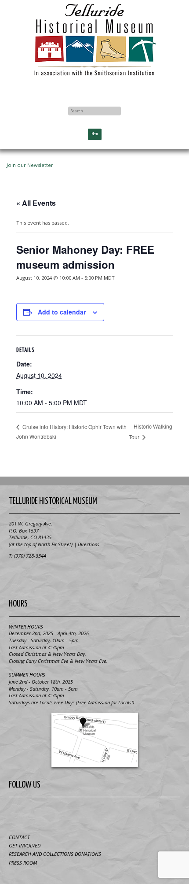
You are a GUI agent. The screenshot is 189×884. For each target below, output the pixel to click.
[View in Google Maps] (94, 740)
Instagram (127, 814)
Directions (88, 544)
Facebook (94, 89)
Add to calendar (62, 311)
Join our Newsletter (30, 165)
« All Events (36, 203)
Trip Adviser (105, 814)
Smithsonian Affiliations (94, 576)
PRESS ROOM (23, 862)
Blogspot (84, 814)
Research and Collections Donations (55, 854)
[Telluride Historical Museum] (94, 40)
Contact (19, 837)
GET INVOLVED (24, 845)
